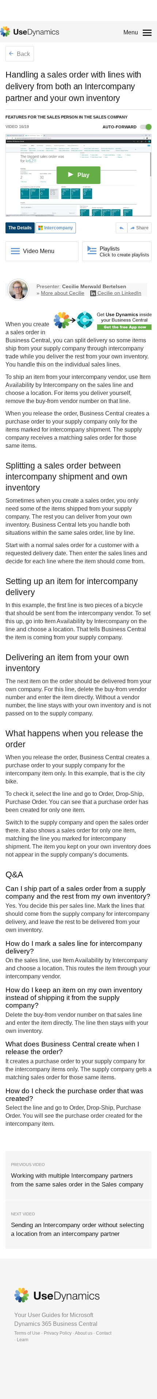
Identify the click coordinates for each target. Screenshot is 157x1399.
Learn (22, 1339)
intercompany (125, 348)
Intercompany (60, 385)
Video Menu (38, 251)
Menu (130, 32)
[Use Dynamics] (29, 31)
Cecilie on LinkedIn (119, 293)
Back (22, 54)
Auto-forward (120, 127)
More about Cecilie (62, 293)
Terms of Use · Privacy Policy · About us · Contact (62, 1333)
